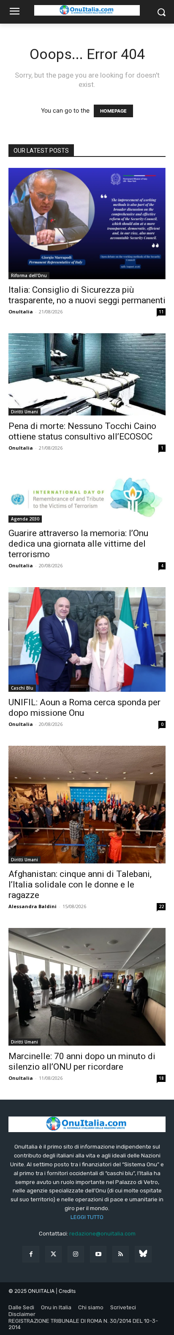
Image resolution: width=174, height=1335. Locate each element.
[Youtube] (98, 1254)
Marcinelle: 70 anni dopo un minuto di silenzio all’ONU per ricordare (81, 1061)
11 (161, 312)
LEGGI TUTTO (87, 1217)
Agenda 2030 (25, 519)
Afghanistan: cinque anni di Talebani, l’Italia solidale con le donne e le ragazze (80, 884)
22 (161, 906)
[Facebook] (30, 1254)
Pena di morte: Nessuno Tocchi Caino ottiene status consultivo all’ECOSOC (82, 431)
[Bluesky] (143, 1254)
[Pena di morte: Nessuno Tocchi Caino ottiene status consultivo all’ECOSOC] (87, 374)
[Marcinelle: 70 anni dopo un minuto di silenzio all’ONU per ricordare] (87, 987)
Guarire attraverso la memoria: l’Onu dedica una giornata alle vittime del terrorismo (78, 543)
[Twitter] (53, 1254)
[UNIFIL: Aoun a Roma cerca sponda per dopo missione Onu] (87, 639)
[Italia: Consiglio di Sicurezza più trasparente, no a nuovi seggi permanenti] (87, 223)
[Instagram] (76, 1254)
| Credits (66, 1291)
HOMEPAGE (113, 111)
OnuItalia (20, 311)
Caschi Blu (22, 688)
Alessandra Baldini (32, 906)
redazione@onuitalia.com (102, 1233)
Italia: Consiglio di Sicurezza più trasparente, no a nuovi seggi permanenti (87, 295)
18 (161, 1078)
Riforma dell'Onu (29, 275)
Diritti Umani (24, 412)
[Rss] (120, 1254)
